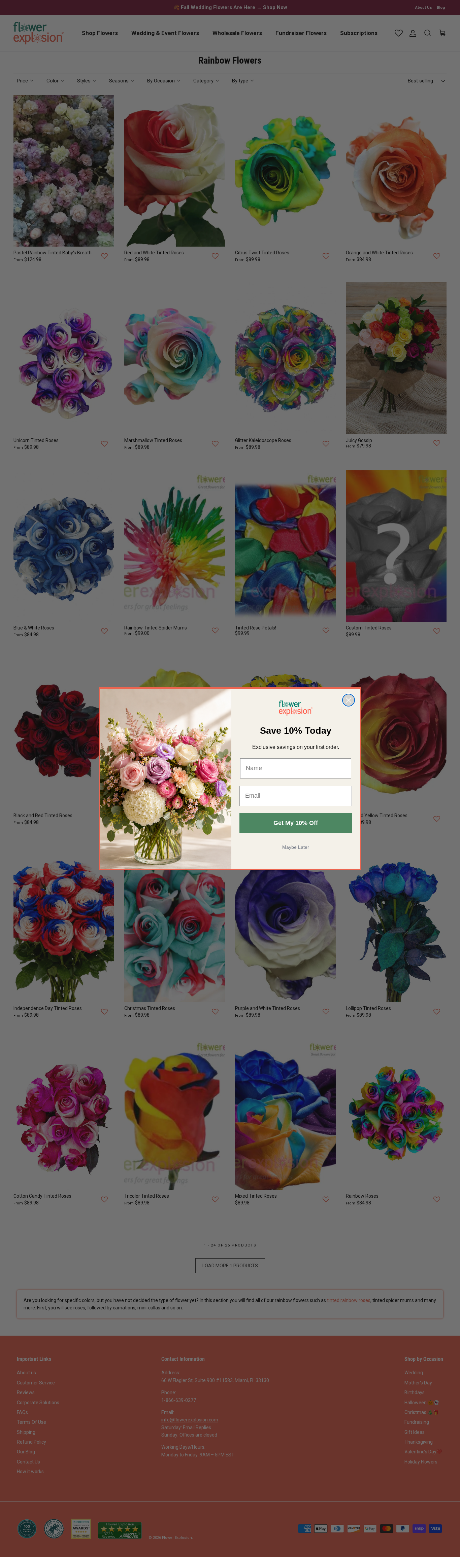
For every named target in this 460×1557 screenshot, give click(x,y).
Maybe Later (295, 847)
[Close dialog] (348, 700)
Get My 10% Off (295, 823)
